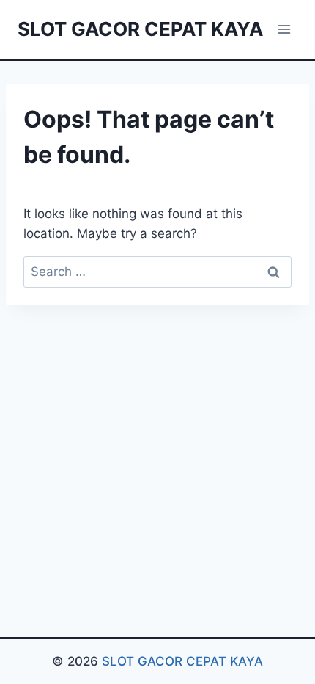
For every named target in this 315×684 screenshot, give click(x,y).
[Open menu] (283, 29)
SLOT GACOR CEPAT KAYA (182, 661)
